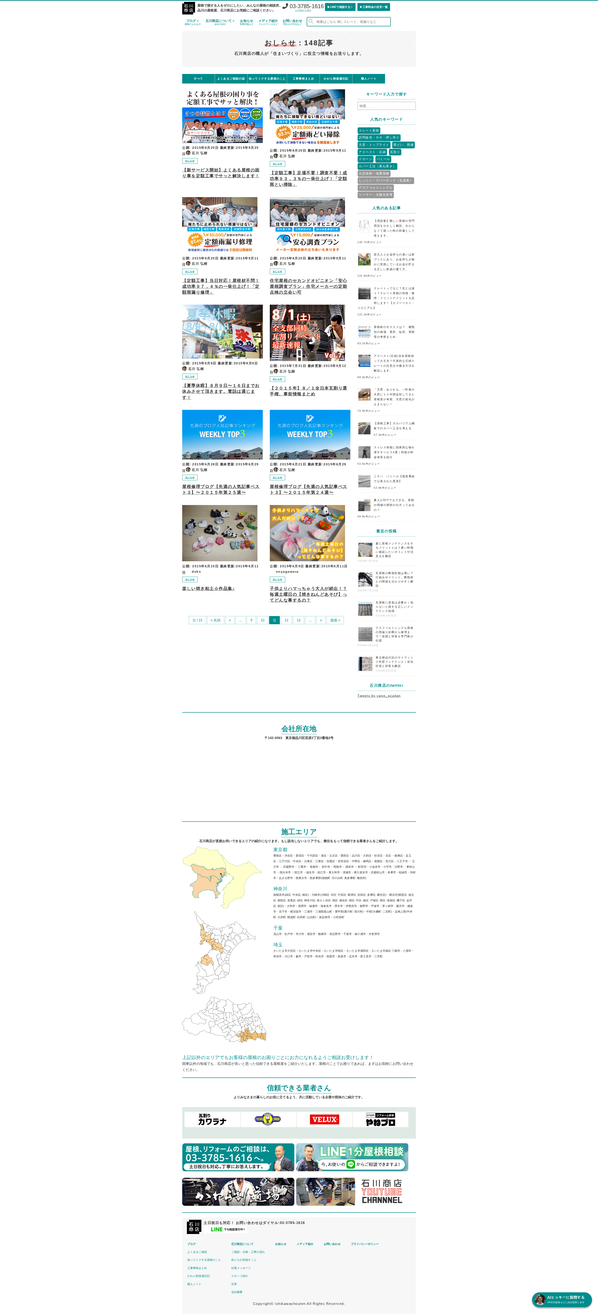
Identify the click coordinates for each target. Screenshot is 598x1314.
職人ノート (194, 1284)
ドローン (365, 159)
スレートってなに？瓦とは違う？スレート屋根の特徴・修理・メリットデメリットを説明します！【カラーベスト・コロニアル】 (386, 298)
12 (286, 620)
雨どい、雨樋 (403, 144)
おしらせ (190, 161)
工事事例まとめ (197, 1268)
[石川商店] (188, 8)
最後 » (335, 620)
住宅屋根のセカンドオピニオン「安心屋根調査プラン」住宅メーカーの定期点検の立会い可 (308, 286)
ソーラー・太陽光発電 (376, 194)
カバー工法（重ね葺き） (377, 166)
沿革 (234, 1284)
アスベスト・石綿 (372, 152)
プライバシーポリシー (365, 1244)
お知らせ (247, 22)
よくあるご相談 (197, 1252)
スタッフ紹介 (239, 1276)
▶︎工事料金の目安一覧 (374, 7)
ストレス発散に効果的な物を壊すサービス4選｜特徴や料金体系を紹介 (394, 452)
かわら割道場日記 (198, 1276)
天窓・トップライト (374, 144)
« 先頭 (216, 620)
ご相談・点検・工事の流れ (248, 1252)
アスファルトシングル (376, 187)
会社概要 (236, 1292)
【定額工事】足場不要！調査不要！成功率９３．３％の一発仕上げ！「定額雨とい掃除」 (308, 179)
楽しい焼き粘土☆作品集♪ (208, 588)
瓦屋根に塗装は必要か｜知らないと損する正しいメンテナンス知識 (394, 607)
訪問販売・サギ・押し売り (379, 137)
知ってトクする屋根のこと (204, 1260)
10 (262, 620)
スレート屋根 (369, 130)
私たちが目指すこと (243, 1260)
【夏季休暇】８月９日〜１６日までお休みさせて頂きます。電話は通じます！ (221, 391)
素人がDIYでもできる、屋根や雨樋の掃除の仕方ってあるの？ (394, 505)
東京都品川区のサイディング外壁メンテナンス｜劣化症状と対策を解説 (394, 662)
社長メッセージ (241, 1268)
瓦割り (395, 152)
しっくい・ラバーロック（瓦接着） (386, 180)
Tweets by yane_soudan (379, 695)
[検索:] (386, 106)
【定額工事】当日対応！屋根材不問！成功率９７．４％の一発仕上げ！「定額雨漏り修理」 (221, 286)
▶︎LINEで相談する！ (340, 7)
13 (298, 620)
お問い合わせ (292, 22)
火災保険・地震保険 (374, 173)
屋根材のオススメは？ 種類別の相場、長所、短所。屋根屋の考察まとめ (394, 331)
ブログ (193, 22)
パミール (383, 159)
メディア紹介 (268, 22)
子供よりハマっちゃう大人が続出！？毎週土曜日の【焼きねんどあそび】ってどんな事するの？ (308, 594)
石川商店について (219, 22)
